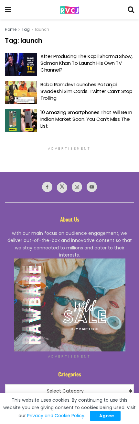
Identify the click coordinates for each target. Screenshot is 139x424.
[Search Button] (131, 9)
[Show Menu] (8, 9)
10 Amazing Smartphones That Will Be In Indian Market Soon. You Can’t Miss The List (86, 119)
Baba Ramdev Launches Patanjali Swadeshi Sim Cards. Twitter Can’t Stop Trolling (86, 91)
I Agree (105, 416)
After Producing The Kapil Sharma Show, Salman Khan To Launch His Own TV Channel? (86, 63)
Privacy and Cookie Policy (55, 415)
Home (10, 29)
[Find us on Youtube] (92, 187)
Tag (26, 29)
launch (42, 29)
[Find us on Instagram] (77, 187)
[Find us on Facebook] (47, 187)
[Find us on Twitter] (62, 187)
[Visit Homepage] (69, 10)
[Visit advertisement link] (69, 304)
